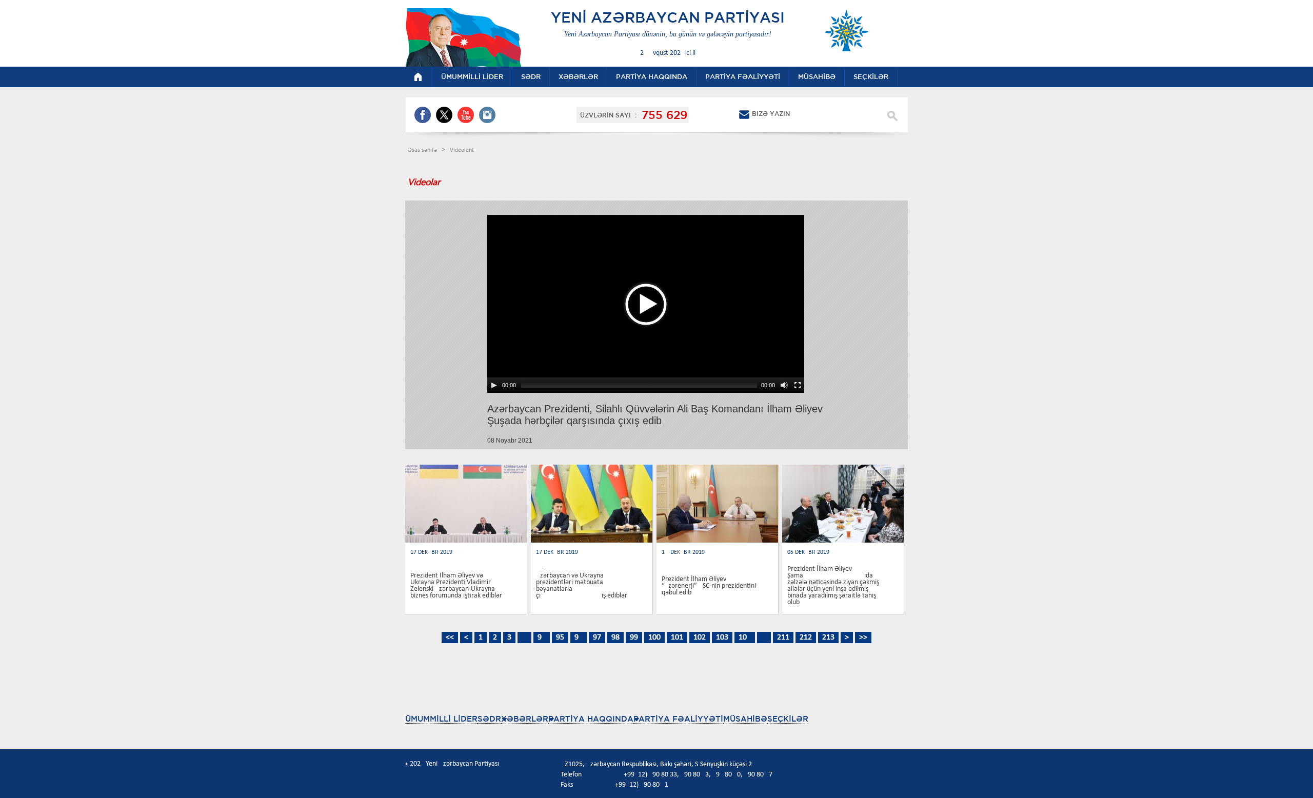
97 (597, 637)
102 (699, 637)
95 (560, 637)
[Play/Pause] (494, 385)
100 (654, 637)
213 (828, 637)
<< (450, 637)
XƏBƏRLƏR (524, 718)
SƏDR (489, 718)
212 (806, 637)
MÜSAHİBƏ (745, 718)
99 (634, 637)
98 (615, 637)
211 (783, 637)
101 (677, 637)
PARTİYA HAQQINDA (590, 718)
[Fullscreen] (797, 385)
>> (863, 637)
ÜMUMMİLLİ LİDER (441, 718)
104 (745, 637)
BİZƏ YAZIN (771, 113)
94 (542, 637)
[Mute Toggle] (784, 385)
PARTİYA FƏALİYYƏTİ (678, 718)
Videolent (462, 150)
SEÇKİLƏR (787, 718)
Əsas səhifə (423, 150)
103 (722, 637)
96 (578, 637)
